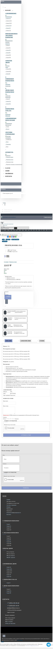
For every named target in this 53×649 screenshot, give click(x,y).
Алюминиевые (8, 13)
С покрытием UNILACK (8, 108)
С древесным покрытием (8, 90)
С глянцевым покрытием (8, 78)
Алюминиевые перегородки (8, 119)
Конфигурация (8, 276)
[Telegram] (12, 236)
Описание (8, 340)
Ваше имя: (5, 401)
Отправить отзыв (26, 435)
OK (4, 636)
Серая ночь (4, 241)
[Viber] (13, 236)
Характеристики (25, 340)
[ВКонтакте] (8, 236)
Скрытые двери (8, 61)
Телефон (4, 463)
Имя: (4, 455)
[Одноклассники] (10, 236)
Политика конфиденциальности (32, 645)
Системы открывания (8, 133)
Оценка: (5, 417)
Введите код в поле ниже (9, 424)
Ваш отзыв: (5, 406)
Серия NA (5, 225)
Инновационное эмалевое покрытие (8, 35)
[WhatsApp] (15, 236)
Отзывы (41, 340)
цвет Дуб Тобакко (15, 239)
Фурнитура (8, 152)
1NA (4, 227)
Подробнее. (20, 640)
